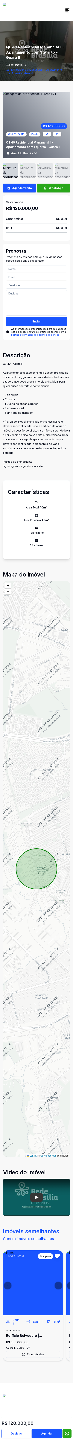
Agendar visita (22, 188)
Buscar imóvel (14, 64)
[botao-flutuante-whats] (67, 1433)
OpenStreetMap (48, 1155)
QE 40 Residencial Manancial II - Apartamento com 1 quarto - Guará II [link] (34, 71)
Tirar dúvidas (35, 1354)
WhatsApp (56, 188)
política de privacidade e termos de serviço (35, 334)
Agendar (47, 1433)
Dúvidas (16, 1433)
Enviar (36, 321)
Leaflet (32, 1155)
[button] (8, 586)
